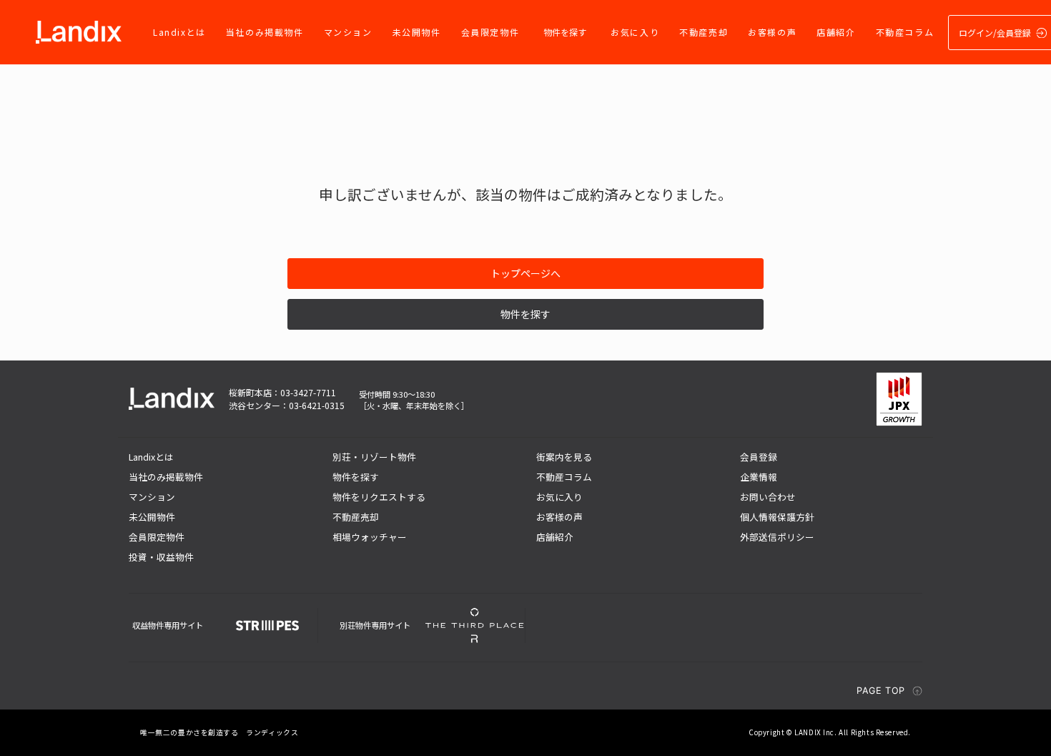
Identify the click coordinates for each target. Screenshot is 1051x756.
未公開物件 (417, 32)
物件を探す (564, 32)
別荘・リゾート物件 (374, 456)
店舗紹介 (835, 32)
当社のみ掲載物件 (265, 32)
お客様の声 (772, 32)
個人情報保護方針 (777, 517)
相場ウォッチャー (369, 537)
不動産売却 (703, 32)
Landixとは (179, 32)
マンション (348, 32)
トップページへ (525, 273)
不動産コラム (905, 32)
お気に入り (635, 32)
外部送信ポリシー (777, 537)
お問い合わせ (768, 497)
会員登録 (758, 456)
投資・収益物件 (161, 557)
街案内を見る (564, 456)
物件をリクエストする (378, 497)
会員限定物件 (490, 32)
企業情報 (758, 476)
